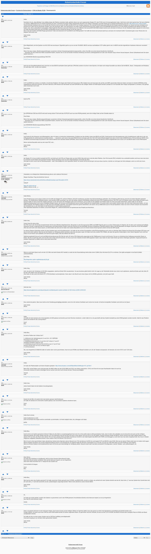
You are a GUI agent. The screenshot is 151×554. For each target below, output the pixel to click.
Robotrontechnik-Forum (8, 10)
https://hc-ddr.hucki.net (30, 185)
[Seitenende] (7, 42)
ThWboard (74, 547)
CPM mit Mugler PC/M (38, 10)
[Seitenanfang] (3, 42)
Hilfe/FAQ (52, 5)
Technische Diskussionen (23, 10)
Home (67, 5)
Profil (25, 39)
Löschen (148, 39)
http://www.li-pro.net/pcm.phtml (137, 23)
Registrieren (40, 5)
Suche (57, 5)
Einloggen (46, 5)
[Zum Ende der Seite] (3, 16)
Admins (82, 5)
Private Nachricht (31, 39)
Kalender (77, 5)
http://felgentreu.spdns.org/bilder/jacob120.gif (36, 259)
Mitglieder (62, 5)
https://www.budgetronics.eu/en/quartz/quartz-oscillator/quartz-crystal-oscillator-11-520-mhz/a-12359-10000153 (55, 290)
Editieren (142, 39)
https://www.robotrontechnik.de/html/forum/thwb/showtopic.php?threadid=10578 (46, 180)
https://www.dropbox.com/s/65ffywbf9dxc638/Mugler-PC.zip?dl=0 (73, 365)
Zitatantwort (136, 39)
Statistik (72, 5)
